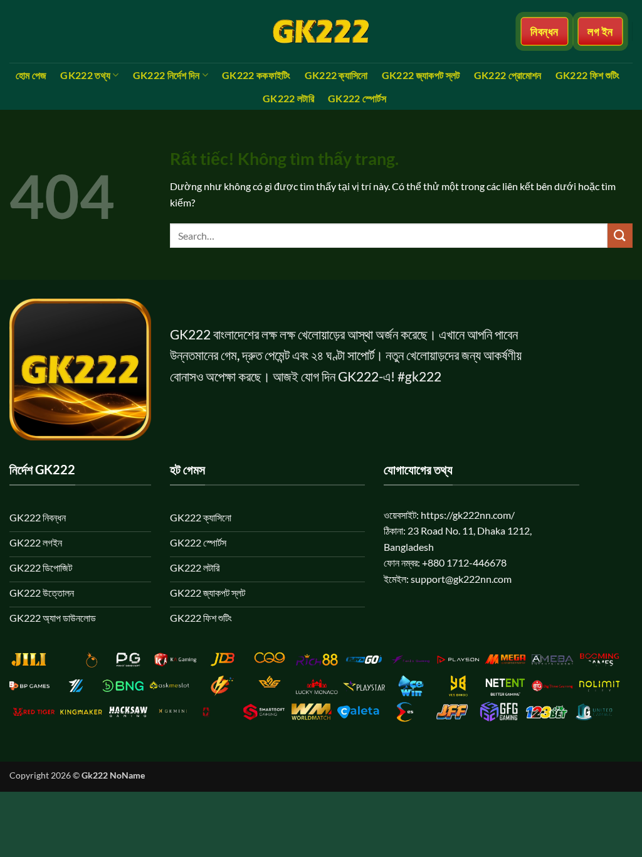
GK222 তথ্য (85, 75)
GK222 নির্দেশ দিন (166, 75)
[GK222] (321, 31)
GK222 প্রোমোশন (508, 75)
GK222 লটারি (288, 98)
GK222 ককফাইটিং (256, 75)
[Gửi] (620, 235)
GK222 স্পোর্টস (357, 98)
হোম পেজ (31, 75)
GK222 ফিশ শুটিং (587, 75)
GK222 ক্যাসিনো (336, 75)
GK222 (190, 334)
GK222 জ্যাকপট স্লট (421, 75)
